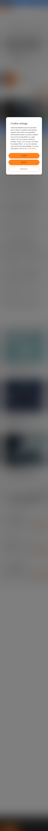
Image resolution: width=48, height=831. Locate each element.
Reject (24, 162)
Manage (24, 169)
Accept (24, 155)
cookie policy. (31, 148)
